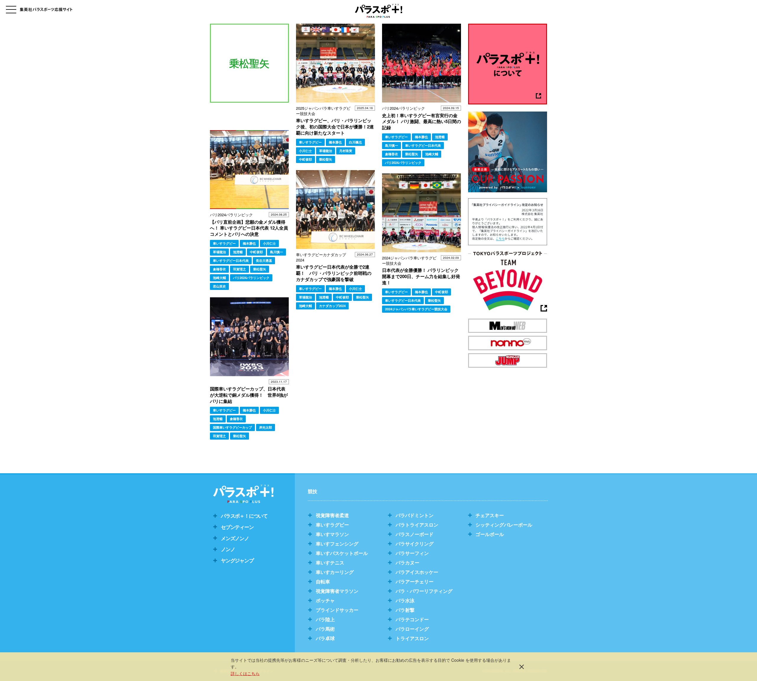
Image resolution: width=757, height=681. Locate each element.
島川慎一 (391, 145)
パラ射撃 (405, 609)
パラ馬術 (325, 628)
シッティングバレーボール (503, 524)
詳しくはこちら (245, 673)
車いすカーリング (335, 572)
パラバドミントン (415, 515)
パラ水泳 (405, 600)
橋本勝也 (335, 142)
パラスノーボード (415, 534)
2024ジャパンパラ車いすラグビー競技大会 (416, 309)
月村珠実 (345, 151)
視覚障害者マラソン (337, 591)
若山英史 (219, 286)
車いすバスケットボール (342, 553)
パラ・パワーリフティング (424, 591)
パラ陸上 (325, 619)
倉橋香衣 (391, 154)
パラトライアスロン (417, 524)
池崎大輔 (431, 154)
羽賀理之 (239, 269)
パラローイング (412, 628)
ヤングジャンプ (237, 560)
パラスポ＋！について (244, 515)
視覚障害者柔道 (332, 515)
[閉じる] (521, 666)
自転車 (323, 581)
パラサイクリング (415, 543)
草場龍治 (325, 151)
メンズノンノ (235, 538)
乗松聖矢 (325, 159)
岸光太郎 (265, 427)
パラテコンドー (412, 619)
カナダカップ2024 (332, 306)
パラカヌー (407, 562)
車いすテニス (330, 562)
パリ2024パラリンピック (403, 162)
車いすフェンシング (337, 543)
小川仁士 (305, 151)
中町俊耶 (305, 159)
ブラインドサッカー (337, 609)
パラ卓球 (325, 638)
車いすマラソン (332, 534)
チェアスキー (489, 515)
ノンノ (228, 549)
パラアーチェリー (415, 581)
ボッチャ (325, 600)
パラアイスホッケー (417, 572)
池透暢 (440, 137)
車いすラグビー (310, 142)
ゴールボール (489, 534)
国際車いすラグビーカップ (232, 427)
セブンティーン (237, 526)
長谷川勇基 (264, 260)
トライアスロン (412, 638)
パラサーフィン (412, 553)
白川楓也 (355, 142)
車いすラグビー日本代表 (423, 145)
